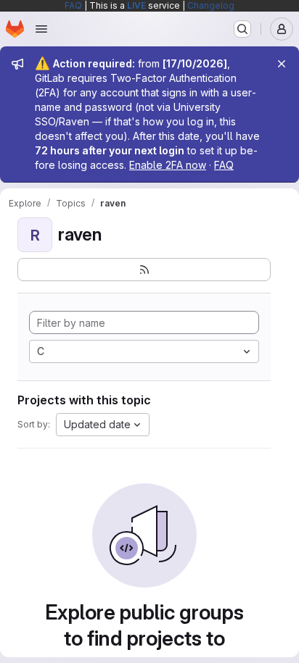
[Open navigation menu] (41, 29)
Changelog (210, 5)
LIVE (136, 5)
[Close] (281, 63)
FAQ (73, 5)
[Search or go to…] (242, 29)
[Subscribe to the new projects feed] (144, 269)
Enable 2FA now (167, 165)
